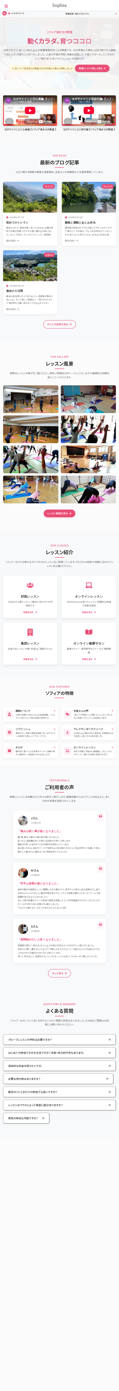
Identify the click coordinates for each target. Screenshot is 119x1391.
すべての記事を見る (57, 324)
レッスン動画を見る (57, 513)
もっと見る (57, 973)
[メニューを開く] (6, 6)
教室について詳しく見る (90, 68)
